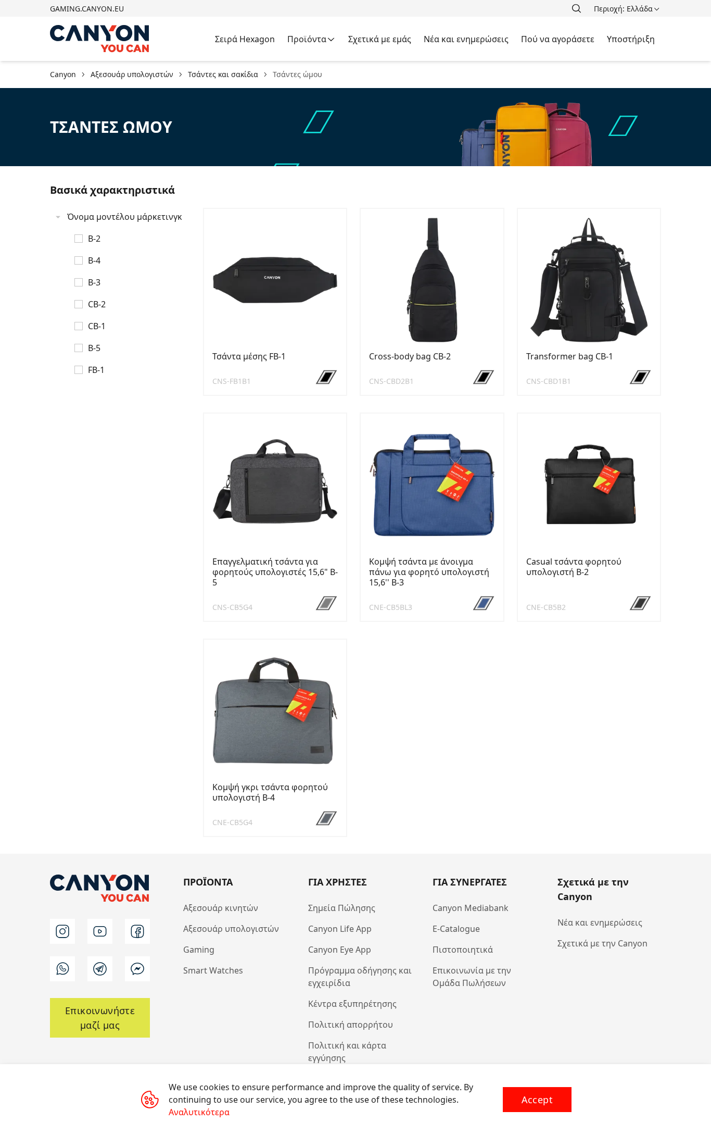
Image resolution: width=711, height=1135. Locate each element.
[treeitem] (120, 293)
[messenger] (137, 968)
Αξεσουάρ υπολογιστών (231, 928)
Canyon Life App (340, 928)
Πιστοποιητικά (463, 949)
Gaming (198, 949)
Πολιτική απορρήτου (350, 1024)
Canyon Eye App (339, 949)
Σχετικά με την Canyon (602, 943)
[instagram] (62, 931)
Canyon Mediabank (471, 908)
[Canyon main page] (100, 39)
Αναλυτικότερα (199, 1112)
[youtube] (99, 931)
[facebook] (137, 931)
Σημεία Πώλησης (341, 908)
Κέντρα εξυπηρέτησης (352, 1003)
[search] (576, 8)
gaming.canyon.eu (87, 9)
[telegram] (99, 968)
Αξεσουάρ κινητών (220, 908)
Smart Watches (213, 970)
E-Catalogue (456, 928)
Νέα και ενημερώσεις (599, 922)
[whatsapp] (62, 968)
